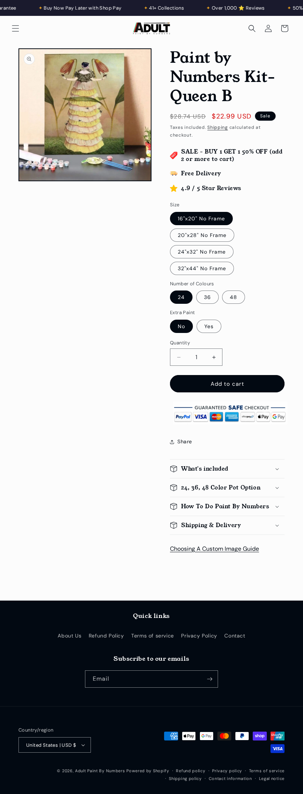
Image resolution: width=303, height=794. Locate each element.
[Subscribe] (209, 679)
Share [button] (184, 441)
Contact (234, 635)
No (181, 326)
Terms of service (152, 635)
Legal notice (272, 778)
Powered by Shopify (147, 770)
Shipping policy (185, 778)
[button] (15, 28)
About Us (69, 635)
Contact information (230, 778)
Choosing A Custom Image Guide (214, 549)
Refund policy (190, 770)
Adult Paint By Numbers (100, 770)
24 (181, 297)
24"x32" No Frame (202, 251)
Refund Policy (106, 635)
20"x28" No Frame (202, 235)
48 (233, 297)
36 (207, 297)
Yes (209, 326)
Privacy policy (227, 770)
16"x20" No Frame (201, 218)
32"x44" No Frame (202, 268)
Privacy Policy (199, 635)
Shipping (217, 127)
